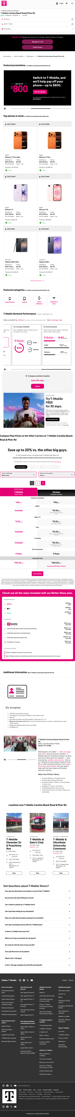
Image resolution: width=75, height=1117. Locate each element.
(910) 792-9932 (14, 859)
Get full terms (37, 99)
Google (53, 766)
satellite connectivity (55, 760)
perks (44, 754)
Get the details (39, 92)
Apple (68, 764)
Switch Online (37, 47)
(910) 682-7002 (37, 855)
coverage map (56, 320)
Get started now (52, 419)
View (14, 873)
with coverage (65, 752)
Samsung (42, 766)
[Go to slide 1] (11, 109)
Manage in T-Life (37, 42)
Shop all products (38, 281)
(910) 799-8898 (61, 861)
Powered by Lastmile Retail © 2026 (37, 1113)
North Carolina (18, 56)
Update (37, 386)
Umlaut (21, 320)
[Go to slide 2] (32, 109)
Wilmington (30, 56)
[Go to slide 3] (52, 109)
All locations (7, 56)
